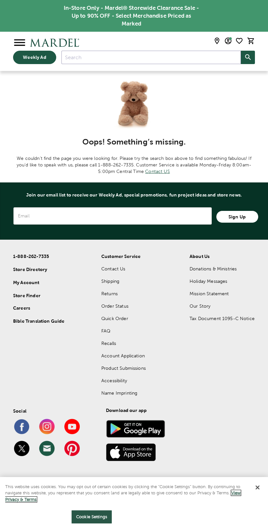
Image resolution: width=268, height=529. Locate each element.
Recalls (108, 343)
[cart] (251, 41)
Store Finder (27, 295)
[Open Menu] (19, 42)
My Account (26, 282)
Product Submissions (123, 368)
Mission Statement (209, 293)
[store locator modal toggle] (217, 41)
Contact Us (113, 268)
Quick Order (114, 318)
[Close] (257, 487)
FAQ (105, 330)
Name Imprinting (119, 393)
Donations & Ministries (213, 268)
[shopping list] (239, 41)
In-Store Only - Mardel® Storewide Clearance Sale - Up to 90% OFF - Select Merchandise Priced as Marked (131, 16)
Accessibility (114, 380)
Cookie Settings (91, 516)
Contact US (157, 171)
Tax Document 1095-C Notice (222, 318)
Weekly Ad (34, 57)
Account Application (123, 355)
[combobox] (151, 57)
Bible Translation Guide (38, 321)
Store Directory (30, 269)
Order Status (114, 306)
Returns (109, 293)
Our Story (200, 306)
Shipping (110, 281)
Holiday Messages (208, 281)
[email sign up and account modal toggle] (228, 41)
